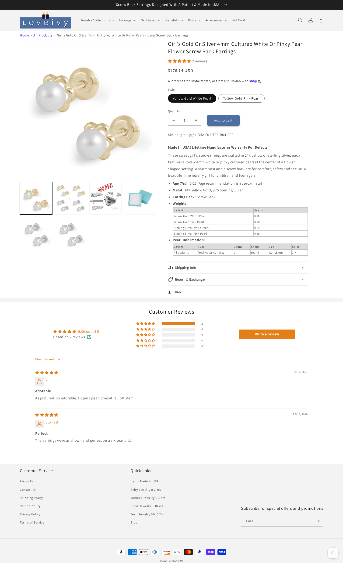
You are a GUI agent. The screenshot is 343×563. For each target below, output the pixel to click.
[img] (46, 372)
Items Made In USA (144, 481)
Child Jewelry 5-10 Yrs (146, 506)
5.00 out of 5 (88, 331)
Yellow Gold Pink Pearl (241, 98)
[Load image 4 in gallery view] (140, 198)
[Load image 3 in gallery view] (105, 198)
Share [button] (177, 292)
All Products (42, 35)
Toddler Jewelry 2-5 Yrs (147, 498)
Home (24, 35)
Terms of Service (32, 522)
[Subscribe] (318, 521)
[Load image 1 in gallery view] (36, 198)
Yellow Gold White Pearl (192, 98)
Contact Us (28, 490)
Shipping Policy (31, 498)
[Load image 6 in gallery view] (36, 233)
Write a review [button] (267, 334)
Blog (133, 522)
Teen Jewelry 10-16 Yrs (147, 514)
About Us (27, 481)
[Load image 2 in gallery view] (71, 198)
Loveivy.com (176, 560)
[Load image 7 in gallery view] (71, 233)
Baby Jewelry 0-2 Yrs (145, 490)
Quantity (174, 111)
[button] (97, 20)
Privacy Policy (30, 514)
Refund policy (30, 506)
